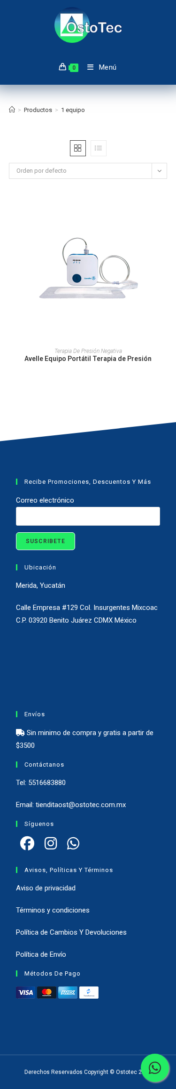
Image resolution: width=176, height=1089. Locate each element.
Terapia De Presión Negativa (88, 351)
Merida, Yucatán (40, 585)
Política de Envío (41, 954)
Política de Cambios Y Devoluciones (71, 932)
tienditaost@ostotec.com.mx (81, 805)
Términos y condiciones (53, 910)
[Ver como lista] (99, 148)
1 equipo (73, 109)
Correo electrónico (45, 500)
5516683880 (47, 782)
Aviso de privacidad (46, 888)
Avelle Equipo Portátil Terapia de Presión (88, 358)
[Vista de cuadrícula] (78, 148)
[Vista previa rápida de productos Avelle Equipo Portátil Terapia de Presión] (164, 214)
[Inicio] (12, 109)
